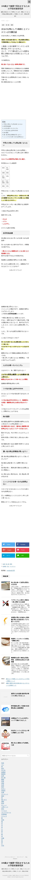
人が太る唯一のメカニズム (11, 128)
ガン (2, 765)
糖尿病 (3, 774)
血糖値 (4, 566)
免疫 (2, 763)
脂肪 (11, 564)
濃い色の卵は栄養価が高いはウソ (13, 134)
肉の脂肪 (6, 132)
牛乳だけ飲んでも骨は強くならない (13, 124)
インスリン (12, 566)
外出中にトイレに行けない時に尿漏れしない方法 (20, 731)
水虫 (2, 845)
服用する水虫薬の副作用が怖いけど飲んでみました (20, 694)
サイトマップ (20, 857)
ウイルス (4, 810)
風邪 (2, 787)
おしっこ (4, 805)
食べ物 (7, 564)
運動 (2, 801)
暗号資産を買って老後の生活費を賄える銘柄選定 (20, 707)
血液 (4, 564)
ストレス (4, 816)
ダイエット (4, 794)
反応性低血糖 (7, 126)
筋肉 (2, 803)
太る (8, 566)
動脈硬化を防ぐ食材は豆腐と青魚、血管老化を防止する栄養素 (20, 660)
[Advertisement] (15, 100)
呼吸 (2, 781)
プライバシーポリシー (10, 857)
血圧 (2, 768)
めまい (3, 788)
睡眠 (2, 779)
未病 (2, 820)
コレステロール (6, 812)
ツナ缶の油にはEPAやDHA (11, 130)
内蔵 (2, 838)
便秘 (2, 783)
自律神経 (4, 814)
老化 (2, 809)
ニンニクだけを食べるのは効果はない (14, 136)
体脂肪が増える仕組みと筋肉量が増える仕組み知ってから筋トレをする (20, 619)
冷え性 (3, 770)
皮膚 (2, 792)
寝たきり (4, 799)
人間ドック (4, 807)
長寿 (2, 785)
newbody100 (11, 570)
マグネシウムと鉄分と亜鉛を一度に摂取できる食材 (20, 601)
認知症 (3, 790)
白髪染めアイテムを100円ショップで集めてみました (20, 719)
